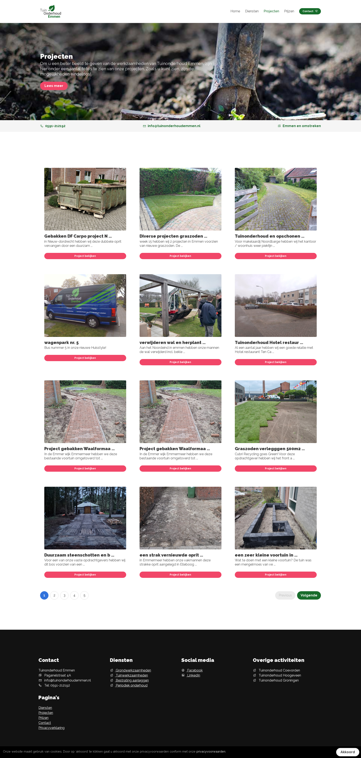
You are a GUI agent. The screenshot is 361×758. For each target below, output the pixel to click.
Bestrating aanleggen (132, 680)
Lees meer (53, 86)
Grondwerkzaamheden (133, 670)
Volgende (309, 595)
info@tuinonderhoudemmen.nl (174, 126)
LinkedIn (193, 675)
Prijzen (289, 11)
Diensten (252, 11)
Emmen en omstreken (302, 126)
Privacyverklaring (51, 728)
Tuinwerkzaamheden (131, 675)
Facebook (194, 670)
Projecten (271, 11)
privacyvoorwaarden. (211, 751)
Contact (308, 11)
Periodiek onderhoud (131, 685)
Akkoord (348, 752)
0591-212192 (55, 126)
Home (235, 11)
